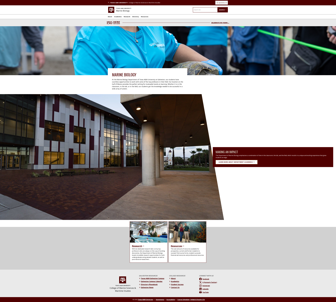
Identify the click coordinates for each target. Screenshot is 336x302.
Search (222, 10)
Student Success (177, 284)
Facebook (205, 279)
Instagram (206, 286)
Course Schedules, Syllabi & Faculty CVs (191, 300)
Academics (118, 16)
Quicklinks (222, 2)
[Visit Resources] (187, 232)
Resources (144, 16)
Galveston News (147, 287)
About (110, 16)
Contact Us (175, 287)
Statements (160, 300)
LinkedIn (205, 289)
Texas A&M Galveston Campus (152, 278)
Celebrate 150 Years (219, 23)
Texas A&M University (119, 2)
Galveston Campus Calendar (151, 281)
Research (127, 16)
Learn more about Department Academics (236, 162)
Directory (135, 16)
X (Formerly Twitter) (209, 282)
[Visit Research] (148, 232)
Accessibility (170, 300)
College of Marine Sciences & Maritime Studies (144, 2)
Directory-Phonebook (149, 284)
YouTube (205, 292)
